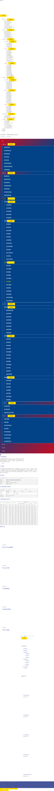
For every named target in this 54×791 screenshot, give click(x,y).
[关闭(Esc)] (15, 789)
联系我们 (3, 784)
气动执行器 (25, 648)
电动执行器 (25, 650)
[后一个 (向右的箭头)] (6, 790)
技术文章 (3, 785)
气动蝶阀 (27, 657)
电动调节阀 (27, 660)
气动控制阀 (25, 652)
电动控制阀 (25, 659)
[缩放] (2, 789)
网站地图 (3, 786)
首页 (3, 783)
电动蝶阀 (27, 664)
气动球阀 (27, 655)
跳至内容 (1, 0)
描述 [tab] (3, 463)
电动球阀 (27, 662)
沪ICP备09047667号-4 (20, 781)
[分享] (11, 789)
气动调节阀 (27, 653)
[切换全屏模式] (6, 789)
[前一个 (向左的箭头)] (2, 790)
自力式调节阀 (25, 666)
